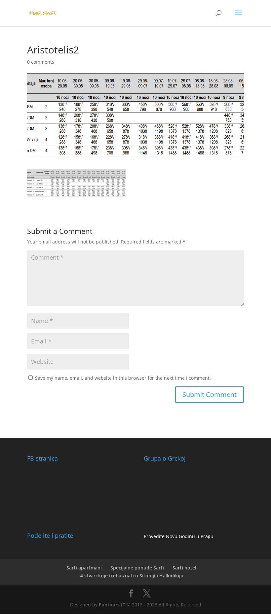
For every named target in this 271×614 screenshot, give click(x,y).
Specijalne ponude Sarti (137, 568)
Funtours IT (112, 604)
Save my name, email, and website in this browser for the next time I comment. (123, 378)
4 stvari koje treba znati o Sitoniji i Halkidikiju (131, 575)
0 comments (40, 62)
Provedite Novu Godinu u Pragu (178, 536)
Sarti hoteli (185, 568)
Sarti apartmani (84, 568)
